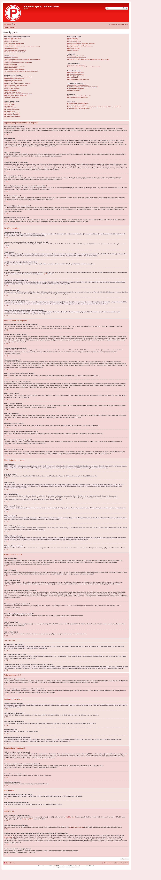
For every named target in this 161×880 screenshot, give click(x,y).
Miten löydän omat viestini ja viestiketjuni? (78, 79)
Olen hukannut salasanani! (11, 48)
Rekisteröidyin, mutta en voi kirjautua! (14, 43)
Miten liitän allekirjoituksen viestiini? (13, 80)
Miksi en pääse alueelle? (10, 87)
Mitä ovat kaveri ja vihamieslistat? (76, 65)
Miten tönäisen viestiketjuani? (12, 97)
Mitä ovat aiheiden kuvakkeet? (12, 116)
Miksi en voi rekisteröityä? (11, 41)
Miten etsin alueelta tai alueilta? (75, 72)
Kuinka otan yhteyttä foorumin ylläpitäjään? (78, 108)
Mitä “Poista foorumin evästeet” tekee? (14, 51)
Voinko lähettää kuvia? (10, 108)
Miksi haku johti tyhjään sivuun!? (75, 76)
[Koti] (13, 12)
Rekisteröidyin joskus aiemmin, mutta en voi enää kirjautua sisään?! (22, 46)
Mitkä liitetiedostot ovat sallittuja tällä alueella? (79, 96)
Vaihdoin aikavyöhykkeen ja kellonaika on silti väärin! (18, 62)
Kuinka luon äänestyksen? (11, 82)
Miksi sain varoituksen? (10, 90)
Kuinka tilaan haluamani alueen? (75, 88)
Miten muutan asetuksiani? (11, 57)
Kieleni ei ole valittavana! (10, 64)
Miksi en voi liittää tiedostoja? (11, 88)
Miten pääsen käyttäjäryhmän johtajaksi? (78, 45)
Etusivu (12, 862)
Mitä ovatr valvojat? (72, 40)
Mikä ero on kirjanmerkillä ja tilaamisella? (78, 85)
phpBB (45, 274)
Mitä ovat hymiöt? (8, 106)
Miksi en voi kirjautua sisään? (12, 45)
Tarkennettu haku (126, 8)
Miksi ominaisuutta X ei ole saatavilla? (77, 105)
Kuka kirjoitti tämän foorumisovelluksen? (78, 103)
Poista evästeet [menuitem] (108, 862)
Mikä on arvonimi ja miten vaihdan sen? (14, 69)
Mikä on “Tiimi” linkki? (73, 50)
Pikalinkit (8, 24)
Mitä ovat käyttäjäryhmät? (74, 41)
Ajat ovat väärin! (8, 61)
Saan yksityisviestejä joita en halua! (76, 57)
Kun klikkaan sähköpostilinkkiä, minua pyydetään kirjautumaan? (21, 71)
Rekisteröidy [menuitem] (114, 24)
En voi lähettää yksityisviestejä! (75, 56)
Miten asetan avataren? (10, 67)
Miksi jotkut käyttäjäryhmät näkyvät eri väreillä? (79, 46)
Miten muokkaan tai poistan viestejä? (14, 78)
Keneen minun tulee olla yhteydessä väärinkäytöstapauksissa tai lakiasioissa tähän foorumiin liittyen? (94, 106)
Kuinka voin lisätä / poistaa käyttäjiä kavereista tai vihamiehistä (83, 66)
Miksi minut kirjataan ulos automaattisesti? (15, 50)
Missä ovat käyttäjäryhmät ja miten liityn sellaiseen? (81, 43)
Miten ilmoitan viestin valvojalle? (12, 92)
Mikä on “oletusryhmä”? (73, 48)
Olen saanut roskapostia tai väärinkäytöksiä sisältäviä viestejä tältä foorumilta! (88, 59)
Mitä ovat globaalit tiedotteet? (11, 109)
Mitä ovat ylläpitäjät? (72, 38)
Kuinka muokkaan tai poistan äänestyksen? (15, 85)
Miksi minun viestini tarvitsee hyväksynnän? (15, 95)
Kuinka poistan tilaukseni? (74, 90)
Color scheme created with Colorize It (84, 865)
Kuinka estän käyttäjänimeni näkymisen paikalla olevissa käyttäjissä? (22, 59)
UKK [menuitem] (14, 24)
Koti (7, 862)
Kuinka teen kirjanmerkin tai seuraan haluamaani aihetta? (82, 86)
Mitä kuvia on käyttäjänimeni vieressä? (14, 66)
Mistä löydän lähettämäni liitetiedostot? (77, 97)
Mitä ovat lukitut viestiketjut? (11, 114)
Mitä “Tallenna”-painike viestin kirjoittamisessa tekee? (18, 93)
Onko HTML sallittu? (9, 104)
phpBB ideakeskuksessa (76, 827)
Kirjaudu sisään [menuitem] (124, 24)
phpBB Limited (70, 817)
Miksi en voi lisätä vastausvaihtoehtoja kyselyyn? (17, 83)
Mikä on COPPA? (8, 40)
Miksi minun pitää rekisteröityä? (12, 38)
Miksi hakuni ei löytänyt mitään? (75, 74)
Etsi (123, 8)
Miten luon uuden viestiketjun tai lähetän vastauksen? (18, 77)
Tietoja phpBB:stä (27, 819)
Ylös (7, 134)
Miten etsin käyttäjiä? (72, 77)
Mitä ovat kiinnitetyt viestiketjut (12, 113)
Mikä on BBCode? (9, 103)
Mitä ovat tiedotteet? (9, 111)
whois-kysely (8, 837)
